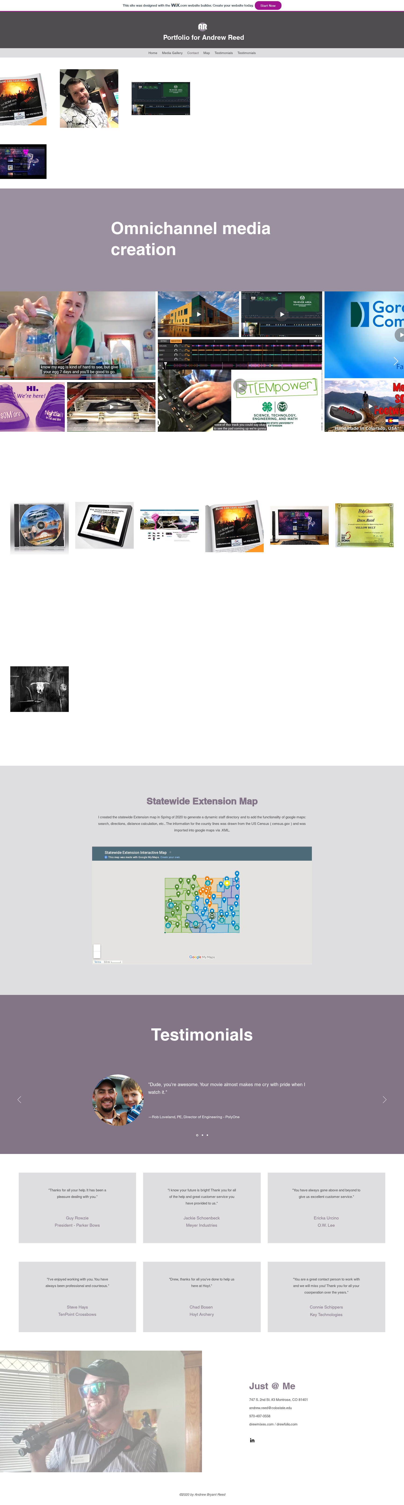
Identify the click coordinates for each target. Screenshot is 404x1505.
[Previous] (19, 1100)
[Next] (384, 1100)
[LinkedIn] (252, 1440)
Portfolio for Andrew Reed (203, 37)
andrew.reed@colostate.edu (270, 1408)
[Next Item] (396, 361)
